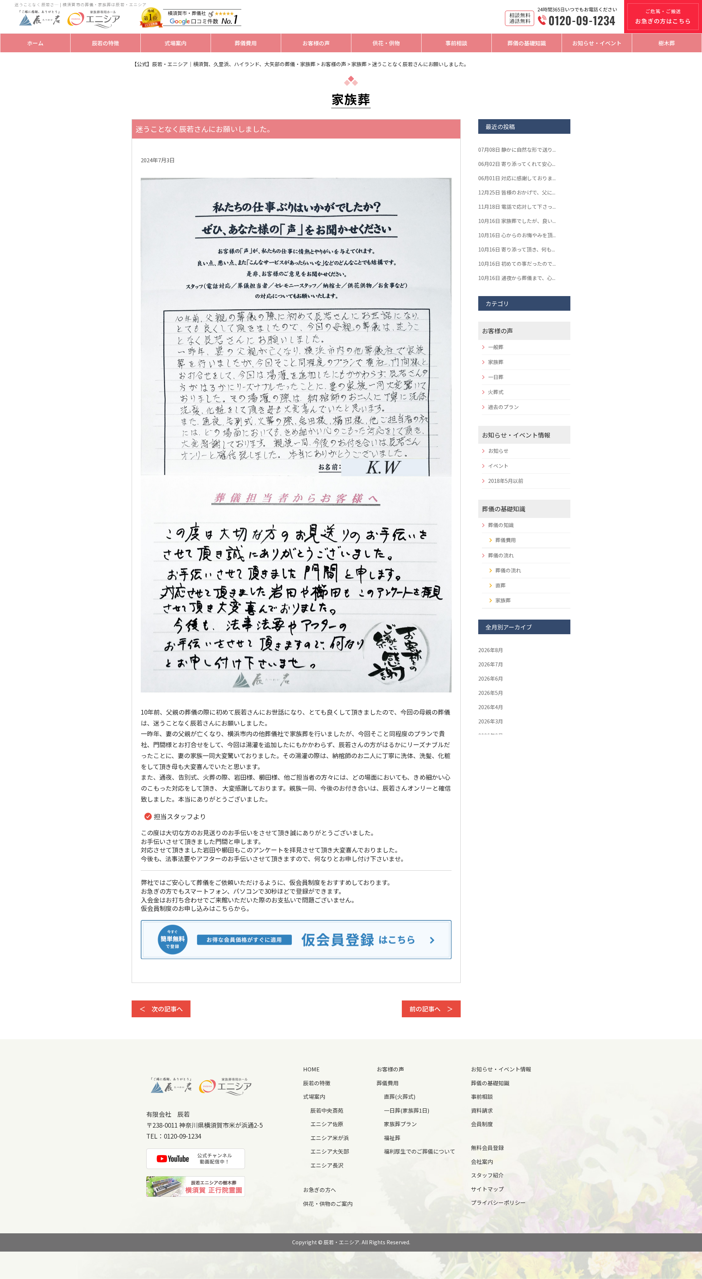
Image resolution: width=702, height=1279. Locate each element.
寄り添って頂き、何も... (516, 249)
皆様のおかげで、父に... (516, 192)
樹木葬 (666, 43)
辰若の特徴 (105, 43)
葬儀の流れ (501, 555)
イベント (498, 465)
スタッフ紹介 (487, 1175)
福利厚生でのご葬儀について (419, 1151)
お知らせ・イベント (597, 43)
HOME (311, 1069)
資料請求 (482, 1110)
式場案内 (175, 43)
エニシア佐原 (326, 1124)
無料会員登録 (487, 1147)
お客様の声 (316, 43)
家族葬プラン (400, 1124)
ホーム (35, 43)
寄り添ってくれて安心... (516, 163)
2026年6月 (490, 678)
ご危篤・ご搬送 (663, 16)
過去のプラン (503, 406)
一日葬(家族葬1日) (406, 1110)
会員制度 (482, 1124)
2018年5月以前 (505, 480)
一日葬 (495, 377)
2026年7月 (490, 664)
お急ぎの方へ (319, 1189)
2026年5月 (490, 692)
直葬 (500, 585)
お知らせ (498, 450)
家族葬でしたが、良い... (517, 220)
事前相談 (456, 43)
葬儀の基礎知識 (526, 43)
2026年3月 (490, 721)
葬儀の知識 (501, 525)
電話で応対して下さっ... (517, 206)
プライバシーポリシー (498, 1202)
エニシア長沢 (326, 1165)
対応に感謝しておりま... (517, 178)
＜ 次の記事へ (161, 1008)
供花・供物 (386, 43)
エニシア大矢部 (329, 1151)
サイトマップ (487, 1189)
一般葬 (495, 347)
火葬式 (495, 392)
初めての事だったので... (517, 263)
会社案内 (482, 1161)
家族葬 (495, 362)
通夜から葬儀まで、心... (516, 277)
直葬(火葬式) (399, 1096)
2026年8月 (490, 650)
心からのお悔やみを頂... (517, 235)
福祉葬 (392, 1138)
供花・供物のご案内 (327, 1203)
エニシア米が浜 (329, 1138)
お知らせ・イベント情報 (516, 434)
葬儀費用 (246, 43)
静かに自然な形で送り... (517, 149)
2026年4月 (490, 707)
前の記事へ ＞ (431, 1008)
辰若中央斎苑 (326, 1110)
